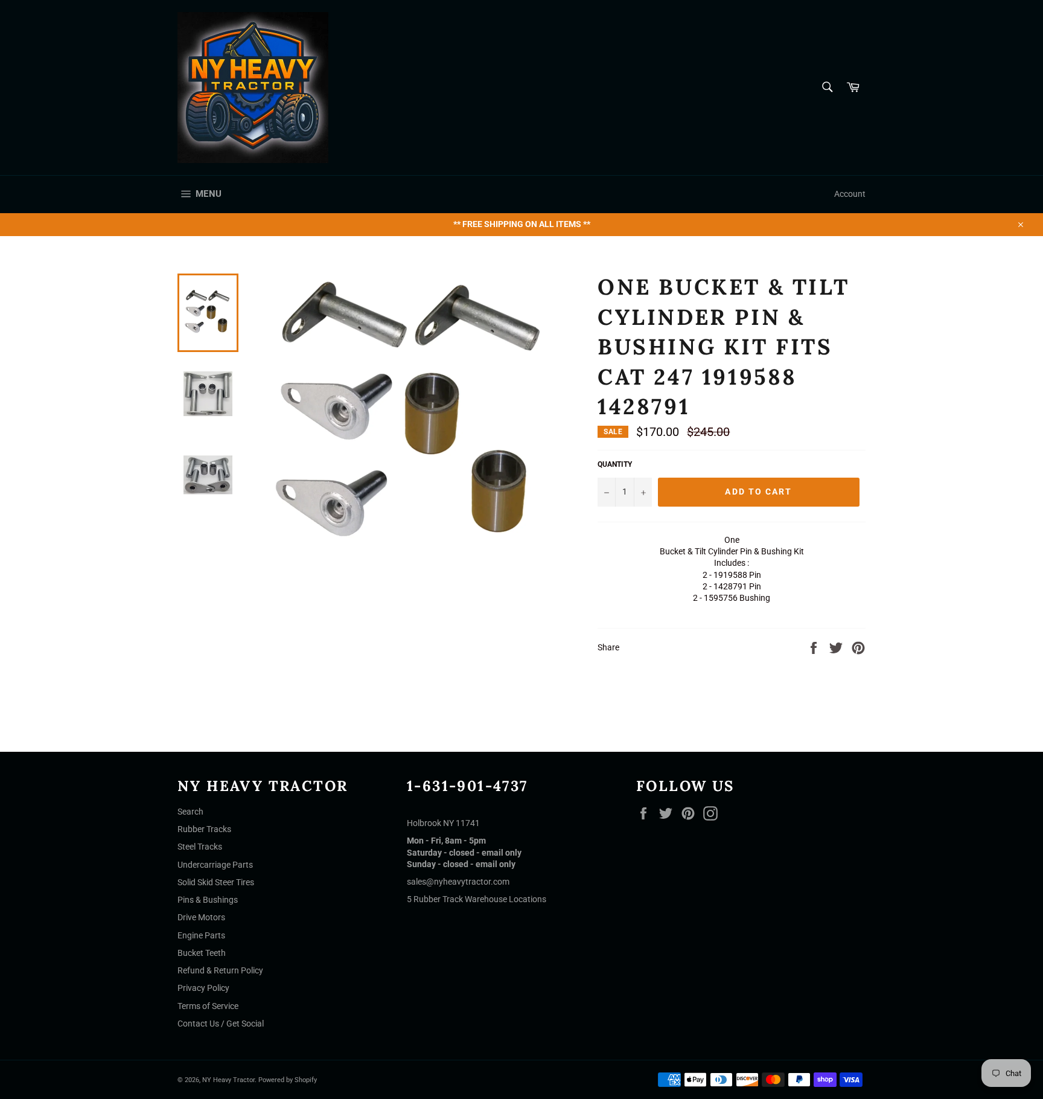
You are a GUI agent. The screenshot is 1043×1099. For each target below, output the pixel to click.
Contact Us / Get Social (220, 1023)
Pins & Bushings (207, 900)
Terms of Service (207, 1006)
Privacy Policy (203, 988)
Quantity (615, 464)
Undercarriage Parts (215, 865)
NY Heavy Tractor (228, 1080)
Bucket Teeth (201, 953)
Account (850, 194)
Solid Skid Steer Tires (215, 882)
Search (190, 811)
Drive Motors (201, 917)
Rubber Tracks (204, 829)
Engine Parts (201, 935)
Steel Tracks (199, 846)
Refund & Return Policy (220, 970)
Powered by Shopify (287, 1080)
